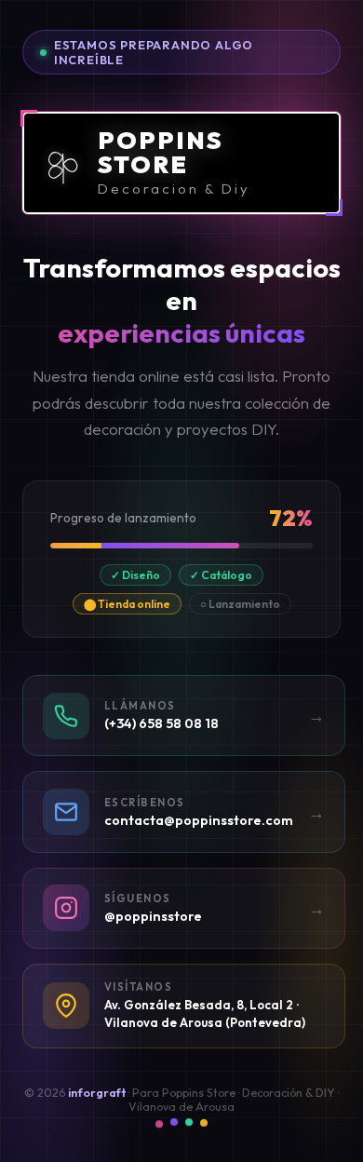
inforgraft (97, 1093)
